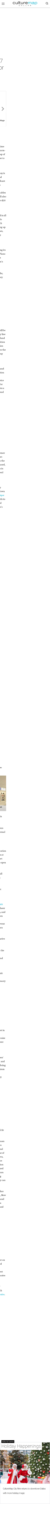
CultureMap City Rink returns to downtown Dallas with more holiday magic (24, 1490)
